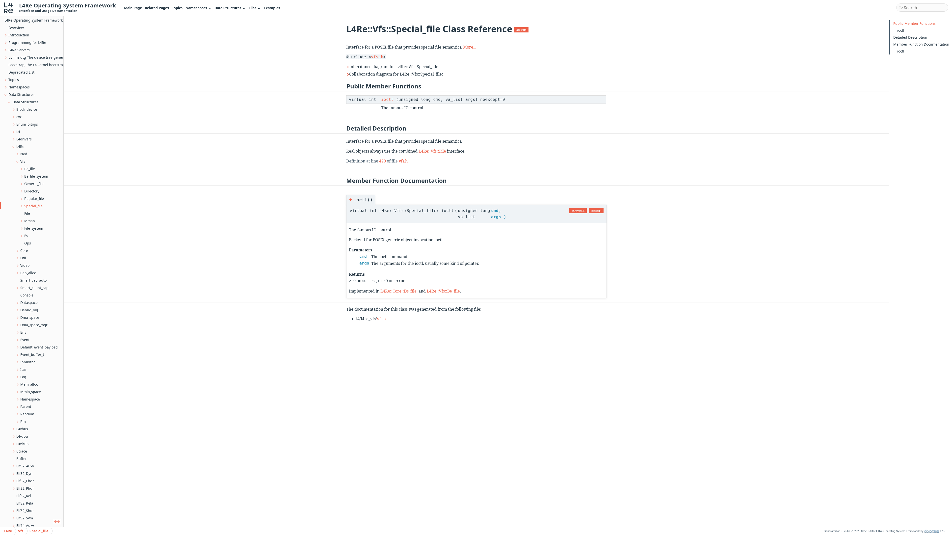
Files (252, 7)
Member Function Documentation (921, 44)
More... (469, 47)
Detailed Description (910, 37)
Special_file (38, 531)
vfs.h (377, 56)
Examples (272, 7)
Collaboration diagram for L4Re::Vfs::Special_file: (396, 74)
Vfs (20, 531)
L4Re (8, 531)
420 (382, 161)
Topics (177, 7)
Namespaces (196, 7)
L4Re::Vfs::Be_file (443, 291)
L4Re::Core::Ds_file (398, 291)
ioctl (387, 99)
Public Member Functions (914, 23)
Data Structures (227, 7)
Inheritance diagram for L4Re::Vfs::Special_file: (394, 66)
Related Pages (157, 7)
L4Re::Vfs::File (432, 151)
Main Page (133, 7)
